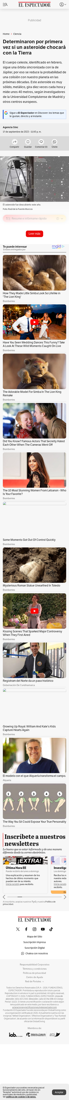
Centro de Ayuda (34, 977)
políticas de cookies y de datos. (21, 1096)
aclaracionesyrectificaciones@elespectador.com (34, 1007)
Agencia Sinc (10, 127)
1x (62, 243)
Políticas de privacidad (34, 973)
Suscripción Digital (35, 947)
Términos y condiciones (35, 969)
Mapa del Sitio (34, 936)
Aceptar (59, 1092)
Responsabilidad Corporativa (34, 964)
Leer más (34, 233)
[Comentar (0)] (41, 142)
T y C (34, 901)
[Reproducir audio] (8, 239)
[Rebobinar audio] (51, 243)
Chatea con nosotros (36, 953)
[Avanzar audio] (57, 243)
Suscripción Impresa (34, 942)
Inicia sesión (12, 884)
